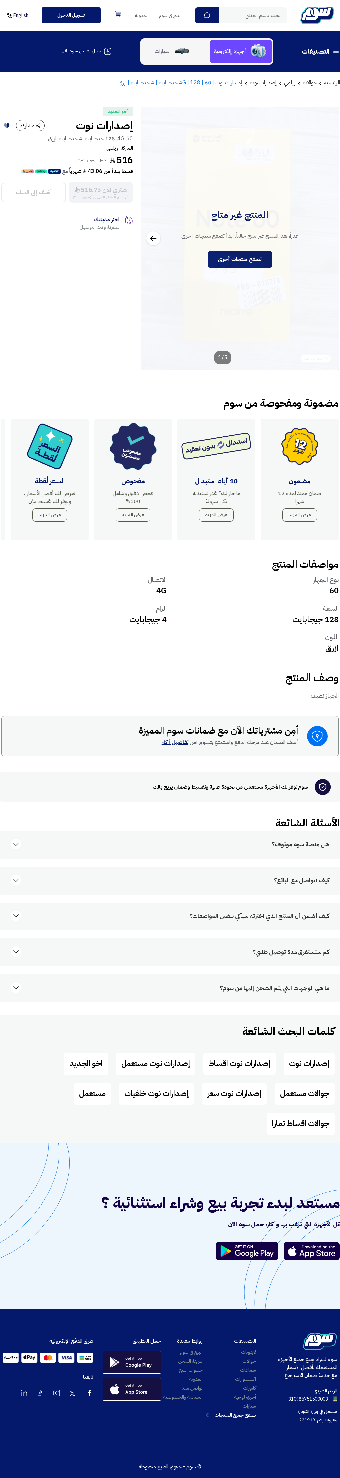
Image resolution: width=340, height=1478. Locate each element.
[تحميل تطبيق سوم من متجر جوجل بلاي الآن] (250, 1251)
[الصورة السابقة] (326, 238)
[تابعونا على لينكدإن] (24, 1393)
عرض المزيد (299, 515)
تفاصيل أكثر (175, 742)
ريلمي (112, 148)
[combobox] (241, 15)
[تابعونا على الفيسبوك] (89, 1393)
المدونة (141, 15)
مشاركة (27, 126)
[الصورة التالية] (153, 238)
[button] (207, 15)
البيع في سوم (170, 15)
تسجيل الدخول (71, 15)
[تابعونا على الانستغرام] (57, 1393)
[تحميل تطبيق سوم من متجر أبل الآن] (312, 1251)
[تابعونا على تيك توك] (40, 1393)
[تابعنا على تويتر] (73, 1393)
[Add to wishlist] (6, 125)
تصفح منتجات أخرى (240, 259)
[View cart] (118, 14)
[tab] (241, 51)
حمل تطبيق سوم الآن (81, 50)
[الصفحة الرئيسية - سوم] (317, 15)
